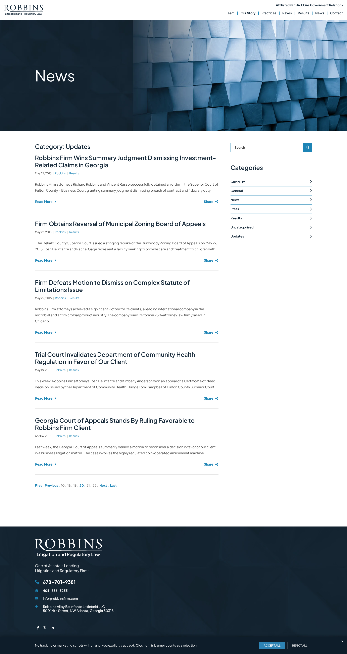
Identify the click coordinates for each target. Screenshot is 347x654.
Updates (237, 236)
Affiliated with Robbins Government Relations (309, 4)
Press (235, 209)
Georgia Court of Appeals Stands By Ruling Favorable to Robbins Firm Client (115, 423)
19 (75, 485)
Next (103, 485)
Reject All (299, 645)
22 (95, 485)
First (38, 485)
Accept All (272, 645)
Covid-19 (238, 182)
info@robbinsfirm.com (60, 598)
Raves (287, 13)
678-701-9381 (59, 582)
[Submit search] (307, 147)
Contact (336, 13)
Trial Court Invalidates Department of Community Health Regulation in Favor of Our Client (115, 358)
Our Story (248, 13)
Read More (43, 201)
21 (88, 485)
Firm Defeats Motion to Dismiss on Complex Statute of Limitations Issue (112, 286)
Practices (268, 13)
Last (113, 485)
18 (69, 485)
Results (303, 13)
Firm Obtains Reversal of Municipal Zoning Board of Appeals (120, 223)
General (237, 191)
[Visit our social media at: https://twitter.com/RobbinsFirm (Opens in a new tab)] (45, 628)
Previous (51, 485)
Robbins (60, 173)
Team (230, 13)
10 (63, 485)
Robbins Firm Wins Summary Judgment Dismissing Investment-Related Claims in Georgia (125, 161)
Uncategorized (242, 227)
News (319, 13)
